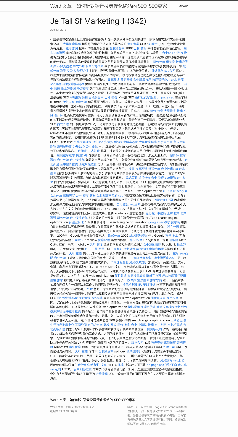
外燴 (90, 289)
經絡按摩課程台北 (168, 307)
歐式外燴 (114, 235)
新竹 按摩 (100, 365)
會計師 (58, 115)
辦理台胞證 (148, 307)
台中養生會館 (79, 218)
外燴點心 (79, 146)
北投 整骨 (180, 53)
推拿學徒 (156, 280)
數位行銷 (142, 249)
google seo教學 (159, 222)
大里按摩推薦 (72, 44)
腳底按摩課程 (79, 97)
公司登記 (92, 146)
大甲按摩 (172, 298)
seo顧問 (134, 204)
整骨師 (174, 155)
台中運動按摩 (152, 244)
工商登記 (117, 249)
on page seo (165, 97)
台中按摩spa (169, 168)
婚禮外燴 (154, 168)
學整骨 (170, 62)
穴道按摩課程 (113, 142)
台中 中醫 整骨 (94, 249)
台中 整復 (157, 177)
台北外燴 (63, 160)
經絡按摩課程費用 (174, 275)
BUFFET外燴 (146, 284)
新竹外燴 (159, 62)
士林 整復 (110, 97)
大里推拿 (170, 111)
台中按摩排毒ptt (73, 84)
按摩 (131, 168)
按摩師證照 (133, 351)
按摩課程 (104, 240)
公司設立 (78, 240)
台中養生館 (77, 160)
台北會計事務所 (107, 195)
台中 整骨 (169, 191)
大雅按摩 (102, 374)
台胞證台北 (76, 222)
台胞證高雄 (175, 324)
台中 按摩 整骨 (86, 195)
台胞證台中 (117, 48)
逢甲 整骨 (66, 70)
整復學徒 (157, 342)
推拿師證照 (68, 88)
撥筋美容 (69, 195)
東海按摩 (170, 342)
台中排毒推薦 (95, 66)
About (183, 6)
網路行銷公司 (164, 200)
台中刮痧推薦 (83, 369)
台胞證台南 (165, 142)
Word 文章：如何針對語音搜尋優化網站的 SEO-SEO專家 (108, 6)
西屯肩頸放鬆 (88, 164)
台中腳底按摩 (142, 79)
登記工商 (131, 177)
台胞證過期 (106, 351)
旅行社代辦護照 (145, 97)
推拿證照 (72, 48)
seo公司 (169, 70)
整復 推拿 (171, 235)
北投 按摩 (136, 240)
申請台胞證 (156, 249)
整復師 (173, 240)
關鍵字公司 (153, 275)
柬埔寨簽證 (130, 142)
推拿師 (181, 244)
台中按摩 (68, 102)
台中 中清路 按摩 (142, 324)
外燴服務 (157, 70)
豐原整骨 (126, 79)
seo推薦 (97, 298)
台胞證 (82, 151)
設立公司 (173, 226)
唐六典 (182, 365)
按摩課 (131, 280)
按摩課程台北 (161, 79)
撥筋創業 (133, 44)
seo (120, 195)
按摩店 (175, 222)
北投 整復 (110, 324)
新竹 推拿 (123, 324)
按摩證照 (141, 168)
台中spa (167, 53)
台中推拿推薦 (72, 311)
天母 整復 (96, 244)
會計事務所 (85, 365)
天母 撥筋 (75, 253)
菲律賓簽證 (64, 66)
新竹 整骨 (156, 111)
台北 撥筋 (177, 79)
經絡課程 (166, 360)
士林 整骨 (140, 48)
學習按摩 (83, 88)
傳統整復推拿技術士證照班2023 (154, 258)
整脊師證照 (81, 70)
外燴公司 (169, 347)
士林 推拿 (173, 213)
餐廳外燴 (114, 79)
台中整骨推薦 (69, 164)
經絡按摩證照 (138, 262)
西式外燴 (63, 124)
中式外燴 (79, 66)
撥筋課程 (134, 307)
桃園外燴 (82, 155)
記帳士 (153, 44)
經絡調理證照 (138, 235)
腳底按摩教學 (66, 155)
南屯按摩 (75, 347)
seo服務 (55, 84)
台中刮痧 (161, 324)
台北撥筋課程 (82, 142)
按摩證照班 (130, 284)
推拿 (121, 365)
